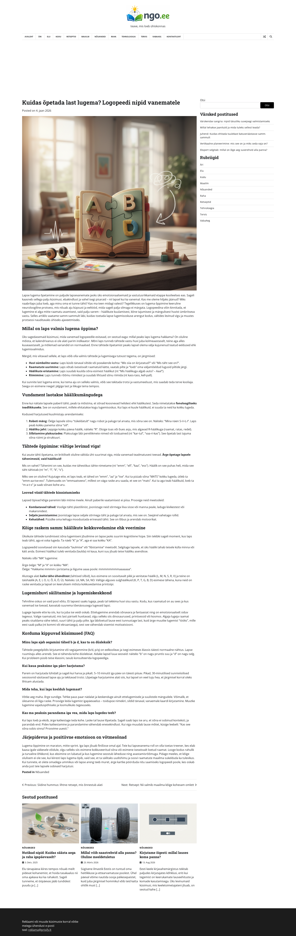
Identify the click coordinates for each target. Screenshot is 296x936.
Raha (113, 36)
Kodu (58, 36)
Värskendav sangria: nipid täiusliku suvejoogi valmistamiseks (235, 121)
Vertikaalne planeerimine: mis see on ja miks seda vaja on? (234, 143)
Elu (48, 36)
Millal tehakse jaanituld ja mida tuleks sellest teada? (230, 127)
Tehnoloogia (129, 36)
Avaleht (29, 36)
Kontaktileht (174, 36)
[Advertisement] (148, 66)
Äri (40, 36)
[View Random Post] (264, 36)
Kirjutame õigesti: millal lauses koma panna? (164, 854)
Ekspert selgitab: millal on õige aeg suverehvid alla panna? (233, 149)
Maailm (85, 36)
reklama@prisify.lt (39, 930)
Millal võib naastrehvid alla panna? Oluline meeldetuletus (108, 854)
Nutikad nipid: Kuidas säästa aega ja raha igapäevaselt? (49, 854)
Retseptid (71, 36)
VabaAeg (156, 36)
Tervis (144, 36)
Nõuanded (100, 36)
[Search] (270, 36)
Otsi (202, 100)
